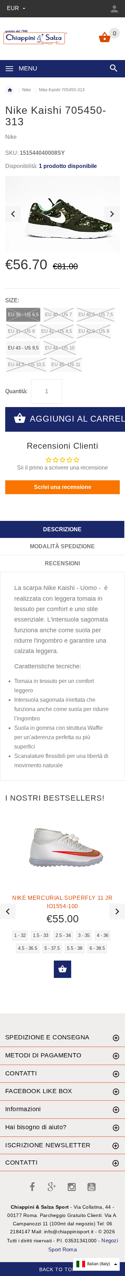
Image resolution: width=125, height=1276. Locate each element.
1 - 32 (20, 935)
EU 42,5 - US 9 (93, 331)
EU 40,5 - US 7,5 (95, 314)
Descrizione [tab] (62, 529)
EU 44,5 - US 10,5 (26, 364)
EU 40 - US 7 (58, 314)
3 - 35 (84, 935)
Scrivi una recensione (62, 487)
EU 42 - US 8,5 (56, 331)
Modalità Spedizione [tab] (62, 546)
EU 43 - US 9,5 (23, 347)
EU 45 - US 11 (65, 364)
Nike (26, 89)
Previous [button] (13, 214)
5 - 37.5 (52, 948)
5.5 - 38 (74, 948)
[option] (62, 214)
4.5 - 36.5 (27, 948)
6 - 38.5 (97, 948)
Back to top (58, 1269)
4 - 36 (102, 935)
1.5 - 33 (40, 935)
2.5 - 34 (63, 935)
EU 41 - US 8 (21, 331)
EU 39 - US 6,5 (23, 314)
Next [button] (112, 214)
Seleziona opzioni (62, 969)
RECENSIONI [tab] (62, 563)
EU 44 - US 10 (59, 347)
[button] (96, 1264)
